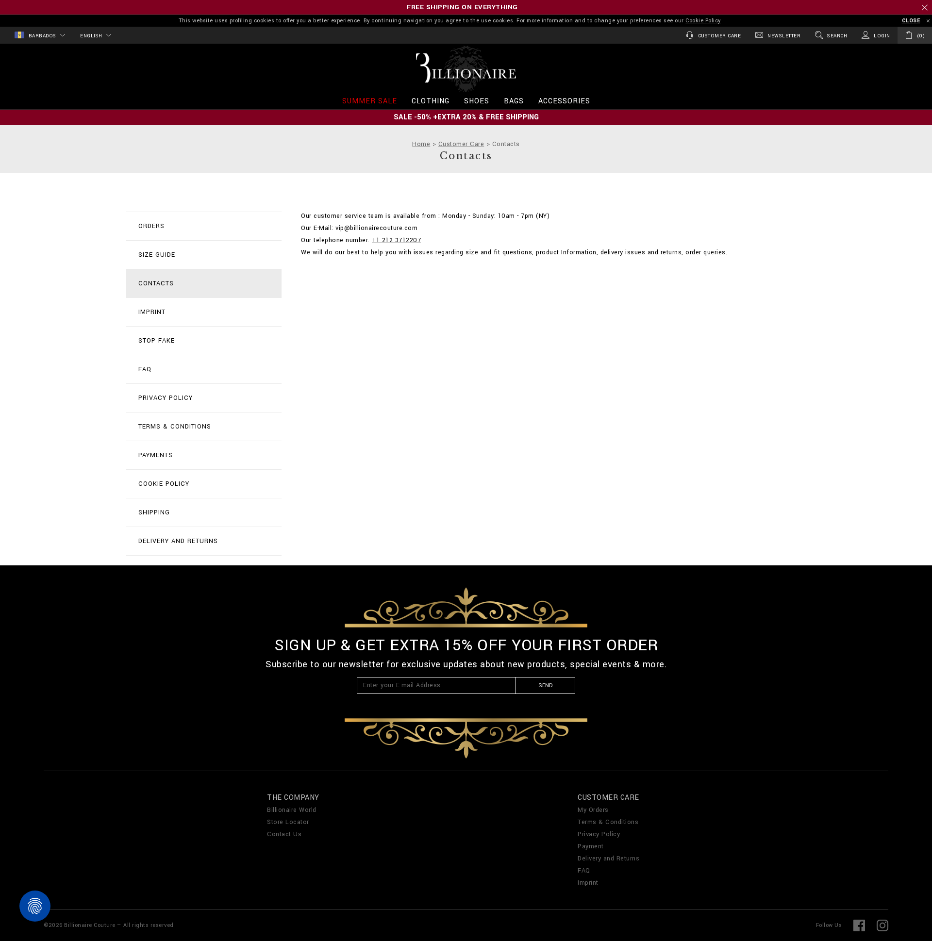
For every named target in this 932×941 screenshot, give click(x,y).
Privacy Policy (562, 557)
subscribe (502, 519)
